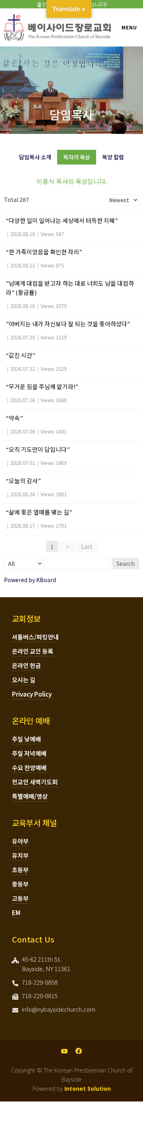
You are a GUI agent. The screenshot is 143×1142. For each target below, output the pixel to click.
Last (87, 546)
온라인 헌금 (26, 665)
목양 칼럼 (113, 157)
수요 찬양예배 (29, 767)
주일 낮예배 (26, 739)
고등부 (20, 898)
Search (125, 563)
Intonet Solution (87, 1088)
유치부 (20, 855)
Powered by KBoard (30, 580)
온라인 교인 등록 (32, 651)
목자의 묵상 (76, 157)
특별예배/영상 (30, 796)
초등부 (20, 869)
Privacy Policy (32, 694)
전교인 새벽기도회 (35, 782)
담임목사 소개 (35, 157)
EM (16, 912)
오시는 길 (23, 680)
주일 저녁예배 (29, 753)
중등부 (20, 884)
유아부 (20, 841)
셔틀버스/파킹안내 (35, 637)
